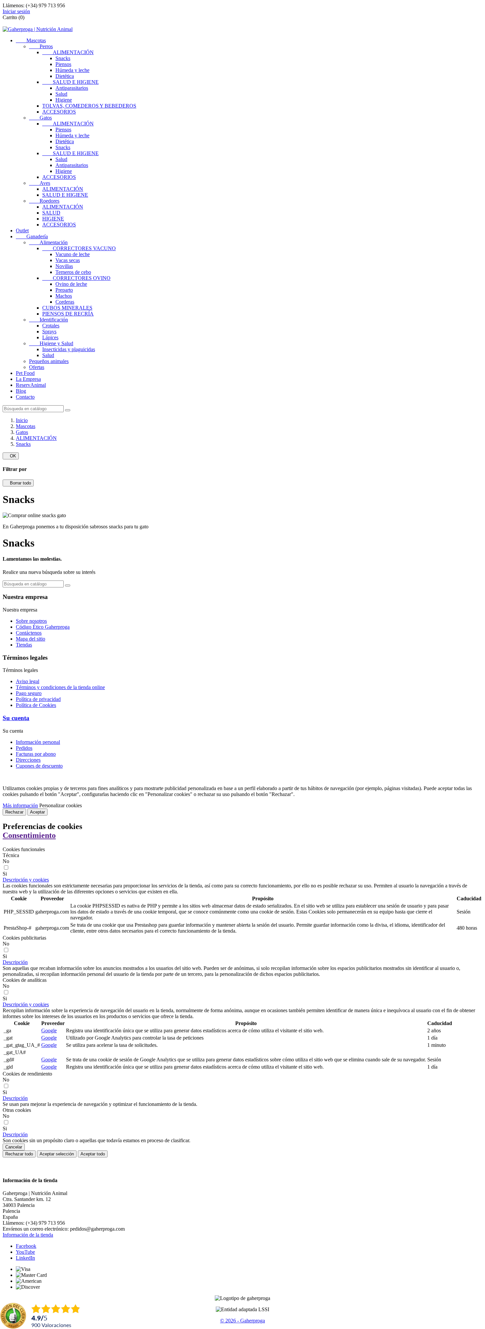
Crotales (50, 325)
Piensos (63, 64)
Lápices (50, 337)
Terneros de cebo (73, 272)
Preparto (64, 290)
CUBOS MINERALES (67, 308)
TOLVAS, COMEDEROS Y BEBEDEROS (89, 106)
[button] (26, 879)
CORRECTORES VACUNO (79, 248)
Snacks (62, 58)
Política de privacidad (38, 699)
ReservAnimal (31, 385)
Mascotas (31, 40)
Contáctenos (29, 633)
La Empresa (28, 379)
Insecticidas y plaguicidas (68, 349)
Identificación (48, 319)
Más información (20, 805)
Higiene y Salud (51, 343)
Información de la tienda (28, 1235)
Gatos (40, 117)
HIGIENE (53, 218)
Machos (63, 296)
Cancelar (13, 1147)
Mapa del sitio (30, 639)
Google (49, 1030)
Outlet (22, 230)
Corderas (64, 302)
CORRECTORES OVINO (76, 278)
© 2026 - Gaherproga (242, 1320)
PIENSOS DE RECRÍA (68, 313)
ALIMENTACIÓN (68, 52)
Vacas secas (67, 260)
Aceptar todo (93, 1153)
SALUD (51, 213)
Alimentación (48, 242)
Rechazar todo (19, 1153)
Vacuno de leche (72, 254)
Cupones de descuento (39, 766)
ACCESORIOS (59, 112)
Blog (21, 391)
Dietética (64, 76)
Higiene (63, 100)
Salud (61, 94)
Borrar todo (18, 483)
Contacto (25, 397)
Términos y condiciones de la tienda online (60, 687)
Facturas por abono (36, 754)
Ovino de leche (71, 284)
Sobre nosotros (31, 621)
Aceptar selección (57, 1153)
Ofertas (36, 367)
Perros (41, 46)
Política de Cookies (36, 705)
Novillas (64, 266)
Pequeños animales (49, 361)
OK (10, 455)
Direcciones (28, 760)
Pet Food (25, 373)
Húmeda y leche (72, 70)
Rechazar (14, 812)
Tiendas (24, 645)
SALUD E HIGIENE (70, 82)
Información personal (38, 742)
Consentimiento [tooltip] (29, 835)
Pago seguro (29, 693)
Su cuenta (16, 717)
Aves (39, 183)
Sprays (49, 331)
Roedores (44, 201)
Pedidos (24, 748)
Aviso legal (27, 681)
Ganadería (32, 236)
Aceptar (37, 812)
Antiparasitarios (71, 88)
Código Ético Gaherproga (43, 627)
